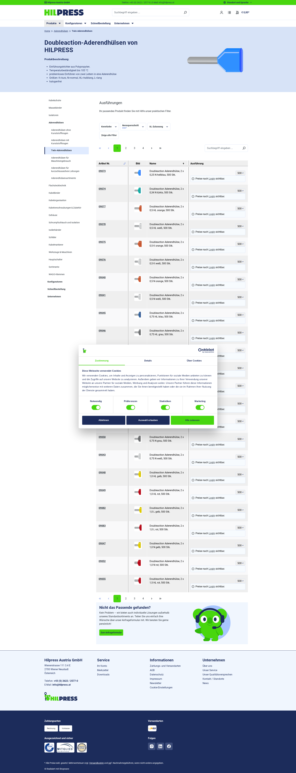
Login (212, 178)
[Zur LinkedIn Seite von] (160, 746)
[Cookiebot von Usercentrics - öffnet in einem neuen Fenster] (200, 350)
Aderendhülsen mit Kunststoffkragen (60, 142)
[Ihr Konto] (221, 12)
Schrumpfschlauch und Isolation (64, 222)
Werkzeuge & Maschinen (60, 252)
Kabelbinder (54, 193)
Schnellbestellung (101, 23)
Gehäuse (53, 215)
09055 (102, 578)
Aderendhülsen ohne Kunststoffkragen (61, 131)
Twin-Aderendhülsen (61, 150)
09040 (102, 277)
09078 (102, 224)
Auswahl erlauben (148, 420)
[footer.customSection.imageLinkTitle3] (82, 747)
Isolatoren (53, 115)
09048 (102, 472)
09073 (102, 171)
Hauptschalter (55, 259)
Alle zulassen (192, 420)
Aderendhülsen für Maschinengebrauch (61, 159)
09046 (102, 330)
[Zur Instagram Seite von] (151, 746)
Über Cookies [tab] (194, 360)
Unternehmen (54, 296)
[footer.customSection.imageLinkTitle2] (65, 747)
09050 (102, 437)
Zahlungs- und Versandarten (165, 665)
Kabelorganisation (57, 200)
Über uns (207, 665)
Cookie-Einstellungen (161, 687)
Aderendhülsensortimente (63, 178)
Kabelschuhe (55, 100)
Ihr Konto (102, 665)
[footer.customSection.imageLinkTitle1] (49, 747)
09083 (102, 525)
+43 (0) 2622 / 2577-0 (140, 2)
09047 (102, 543)
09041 (102, 295)
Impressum (156, 678)
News (206, 683)
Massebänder (55, 108)
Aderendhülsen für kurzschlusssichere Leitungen (65, 169)
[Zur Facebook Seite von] (169, 746)
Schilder (52, 237)
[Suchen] (185, 12)
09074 (102, 188)
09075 (102, 242)
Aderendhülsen (56, 122)
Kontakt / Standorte (213, 678)
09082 (102, 508)
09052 (102, 561)
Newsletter (155, 683)
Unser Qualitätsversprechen (217, 674)
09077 (102, 206)
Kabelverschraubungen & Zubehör (65, 207)
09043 (102, 454)
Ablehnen (104, 420)
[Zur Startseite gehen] (64, 12)
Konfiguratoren (54, 281)
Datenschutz (157, 674)
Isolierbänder (55, 230)
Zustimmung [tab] (102, 360)
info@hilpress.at (166, 2)
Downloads (103, 674)
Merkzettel (102, 670)
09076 (102, 259)
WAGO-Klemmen (57, 274)
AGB (152, 670)
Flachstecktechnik (57, 185)
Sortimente (54, 267)
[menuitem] (54, 23)
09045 (102, 312)
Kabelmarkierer (56, 244)
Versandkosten (96, 763)
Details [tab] (148, 360)
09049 (102, 490)
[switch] (130, 407)
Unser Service (210, 670)
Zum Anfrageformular (111, 632)
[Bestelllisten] (229, 12)
